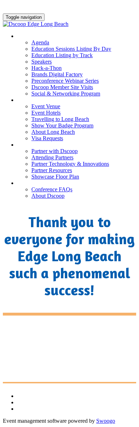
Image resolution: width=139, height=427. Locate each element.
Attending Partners (52, 157)
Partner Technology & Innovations (70, 164)
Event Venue (45, 106)
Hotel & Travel (40, 100)
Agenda (40, 42)
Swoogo (105, 421)
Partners (31, 145)
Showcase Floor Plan (55, 177)
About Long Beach (53, 132)
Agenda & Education (48, 36)
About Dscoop (48, 196)
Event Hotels (46, 113)
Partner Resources (51, 170)
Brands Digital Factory (57, 74)
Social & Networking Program (65, 94)
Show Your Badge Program (62, 125)
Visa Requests (47, 138)
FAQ (23, 183)
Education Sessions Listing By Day (71, 49)
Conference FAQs (51, 189)
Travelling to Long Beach (60, 119)
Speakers (41, 62)
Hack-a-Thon (46, 68)
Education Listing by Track (62, 55)
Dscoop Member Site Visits (62, 87)
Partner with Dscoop (54, 151)
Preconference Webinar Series (65, 81)
